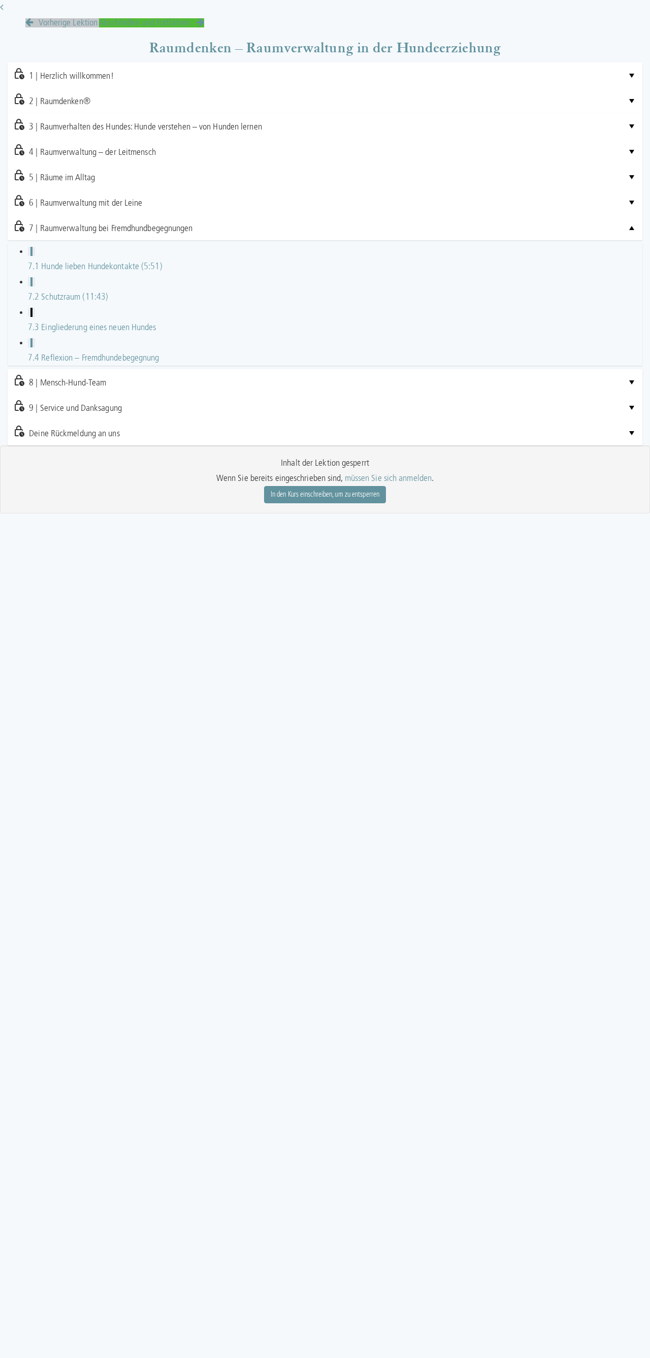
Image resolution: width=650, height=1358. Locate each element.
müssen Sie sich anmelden (388, 478)
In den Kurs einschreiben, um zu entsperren (325, 494)
